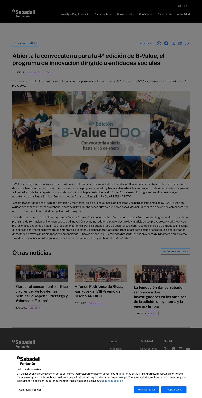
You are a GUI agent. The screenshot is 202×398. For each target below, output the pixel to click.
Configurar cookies (30, 389)
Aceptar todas (174, 389)
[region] (101, 374)
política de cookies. (112, 380)
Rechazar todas (146, 389)
